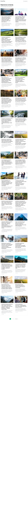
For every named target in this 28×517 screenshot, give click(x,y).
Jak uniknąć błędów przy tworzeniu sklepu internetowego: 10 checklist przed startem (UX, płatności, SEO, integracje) (20, 245)
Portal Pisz (3, 1)
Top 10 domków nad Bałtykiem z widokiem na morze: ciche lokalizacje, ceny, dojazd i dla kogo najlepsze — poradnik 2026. (20, 266)
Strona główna (25, 1)
